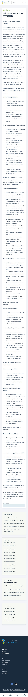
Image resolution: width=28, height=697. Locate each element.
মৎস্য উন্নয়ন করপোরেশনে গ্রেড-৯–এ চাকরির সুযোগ (13, 520)
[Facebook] (12, 684)
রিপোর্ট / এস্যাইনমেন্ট (6, 661)
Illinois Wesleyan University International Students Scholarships (12, 530)
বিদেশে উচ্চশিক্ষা (5, 654)
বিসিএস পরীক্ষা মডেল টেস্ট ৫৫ (9, 562)
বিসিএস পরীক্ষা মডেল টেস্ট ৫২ (9, 571)
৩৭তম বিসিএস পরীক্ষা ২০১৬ (9, 542)
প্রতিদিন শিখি (4, 650)
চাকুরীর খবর (7, 10)
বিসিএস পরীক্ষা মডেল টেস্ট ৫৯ (9, 546)
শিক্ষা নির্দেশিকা (5, 663)
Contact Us (4, 672)
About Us (4, 670)
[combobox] (16, 2)
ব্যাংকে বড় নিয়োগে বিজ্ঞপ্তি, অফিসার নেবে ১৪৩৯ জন (14, 527)
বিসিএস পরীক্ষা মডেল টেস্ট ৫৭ (9, 555)
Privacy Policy (5, 673)
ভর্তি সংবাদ (4, 652)
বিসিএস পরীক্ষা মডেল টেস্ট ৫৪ (9, 565)
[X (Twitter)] (16, 684)
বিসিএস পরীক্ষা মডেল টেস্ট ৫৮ (9, 552)
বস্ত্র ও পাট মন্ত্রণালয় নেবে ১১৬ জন (10, 517)
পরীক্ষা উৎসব (4, 659)
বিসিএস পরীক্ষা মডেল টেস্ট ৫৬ (9, 558)
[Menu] (25, 2)
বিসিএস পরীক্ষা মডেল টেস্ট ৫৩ (9, 568)
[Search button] (22, 2)
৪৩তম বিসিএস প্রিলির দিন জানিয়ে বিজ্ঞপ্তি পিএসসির (14, 523)
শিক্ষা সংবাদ (4, 664)
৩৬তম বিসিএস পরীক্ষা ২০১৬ (9, 549)
